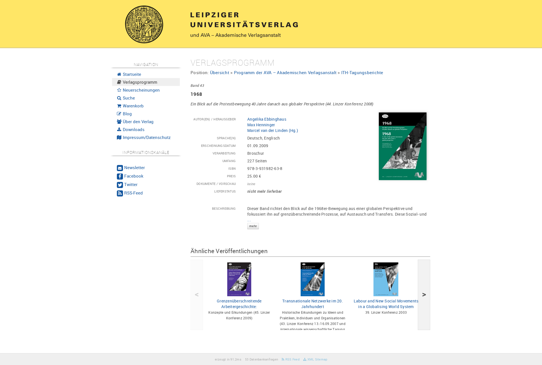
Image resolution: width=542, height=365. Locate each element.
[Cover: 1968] (403, 146)
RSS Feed (292, 359)
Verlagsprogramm (139, 82)
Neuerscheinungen (141, 90)
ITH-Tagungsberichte (362, 72)
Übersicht (219, 72)
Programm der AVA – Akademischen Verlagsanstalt (285, 72)
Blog (127, 113)
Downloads (133, 129)
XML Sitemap (316, 359)
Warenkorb (133, 106)
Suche (128, 98)
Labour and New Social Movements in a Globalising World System (386, 303)
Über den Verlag (138, 121)
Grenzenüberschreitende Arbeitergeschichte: (239, 303)
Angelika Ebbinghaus (266, 119)
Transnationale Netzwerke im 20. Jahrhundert (312, 303)
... (252, 222)
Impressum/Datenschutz (146, 137)
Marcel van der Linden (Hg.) (272, 130)
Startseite (131, 74)
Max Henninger (261, 124)
